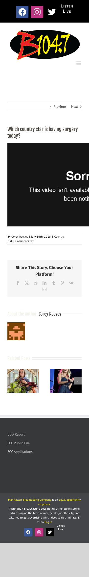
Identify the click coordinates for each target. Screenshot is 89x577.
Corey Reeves (19, 236)
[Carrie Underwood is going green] (23, 371)
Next (74, 106)
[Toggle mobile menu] (79, 63)
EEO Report (16, 434)
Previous (60, 106)
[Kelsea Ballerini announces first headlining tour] (66, 371)
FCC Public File (18, 443)
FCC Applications (20, 451)
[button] (11, 381)
